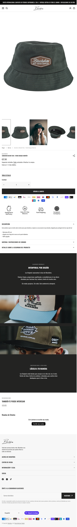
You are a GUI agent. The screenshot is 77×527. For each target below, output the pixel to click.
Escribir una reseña (38, 424)
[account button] (70, 8)
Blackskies (10, 523)
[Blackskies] (38, 8)
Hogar (3, 148)
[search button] (7, 8)
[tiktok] (11, 479)
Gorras (9, 148)
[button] (74, 156)
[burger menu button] (3, 8)
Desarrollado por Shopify (20, 523)
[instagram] (7, 479)
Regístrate (66, 496)
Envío (15, 162)
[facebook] (3, 479)
